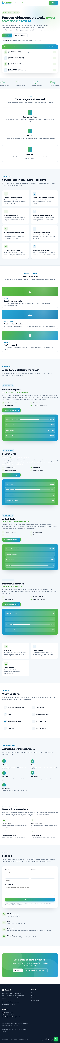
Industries (33, 2)
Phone (32, 877)
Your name (8, 869)
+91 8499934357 (14, 915)
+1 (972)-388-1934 (15, 916)
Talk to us (53, 2)
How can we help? (10, 884)
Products (25, 2)
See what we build (20, 35)
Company (33, 869)
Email (6, 877)
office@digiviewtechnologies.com (16, 923)
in (48, 1039)
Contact (13, 1004)
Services (17, 2)
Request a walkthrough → (11, 410)
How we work (42, 2)
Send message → (30, 899)
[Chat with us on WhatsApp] (56, 1039)
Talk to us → (7, 35)
